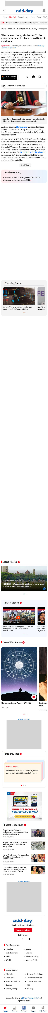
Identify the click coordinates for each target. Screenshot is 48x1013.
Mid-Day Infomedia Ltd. (30, 967)
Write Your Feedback (23, 899)
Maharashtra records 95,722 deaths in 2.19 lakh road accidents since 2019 (22, 178)
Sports (28, 918)
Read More (25, 165)
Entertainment (11, 922)
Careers (9, 954)
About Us (9, 943)
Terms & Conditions (35, 943)
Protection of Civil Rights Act (32, 152)
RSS (28, 954)
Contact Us (10, 947)
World (8, 929)
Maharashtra (22, 127)
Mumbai (9, 918)
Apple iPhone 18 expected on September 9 (20, 23)
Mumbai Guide (31, 929)
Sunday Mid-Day (32, 925)
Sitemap (30, 958)
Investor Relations (34, 950)
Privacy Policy (11, 958)
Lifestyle (29, 922)
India (8, 925)
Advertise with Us (13, 950)
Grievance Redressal (35, 947)
